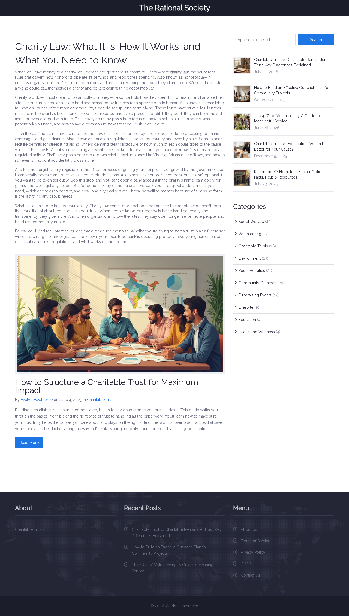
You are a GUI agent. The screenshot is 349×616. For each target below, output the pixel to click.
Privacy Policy (253, 552)
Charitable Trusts (101, 399)
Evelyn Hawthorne (37, 399)
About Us (249, 529)
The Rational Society (174, 8)
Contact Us (250, 575)
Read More (29, 442)
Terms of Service (255, 541)
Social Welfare (255, 221)
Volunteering (254, 234)
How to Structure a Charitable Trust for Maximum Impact (106, 386)
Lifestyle (250, 307)
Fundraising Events (258, 295)
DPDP (246, 564)
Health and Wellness (259, 332)
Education (250, 319)
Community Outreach (261, 283)
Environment (253, 258)
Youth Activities (255, 270)
